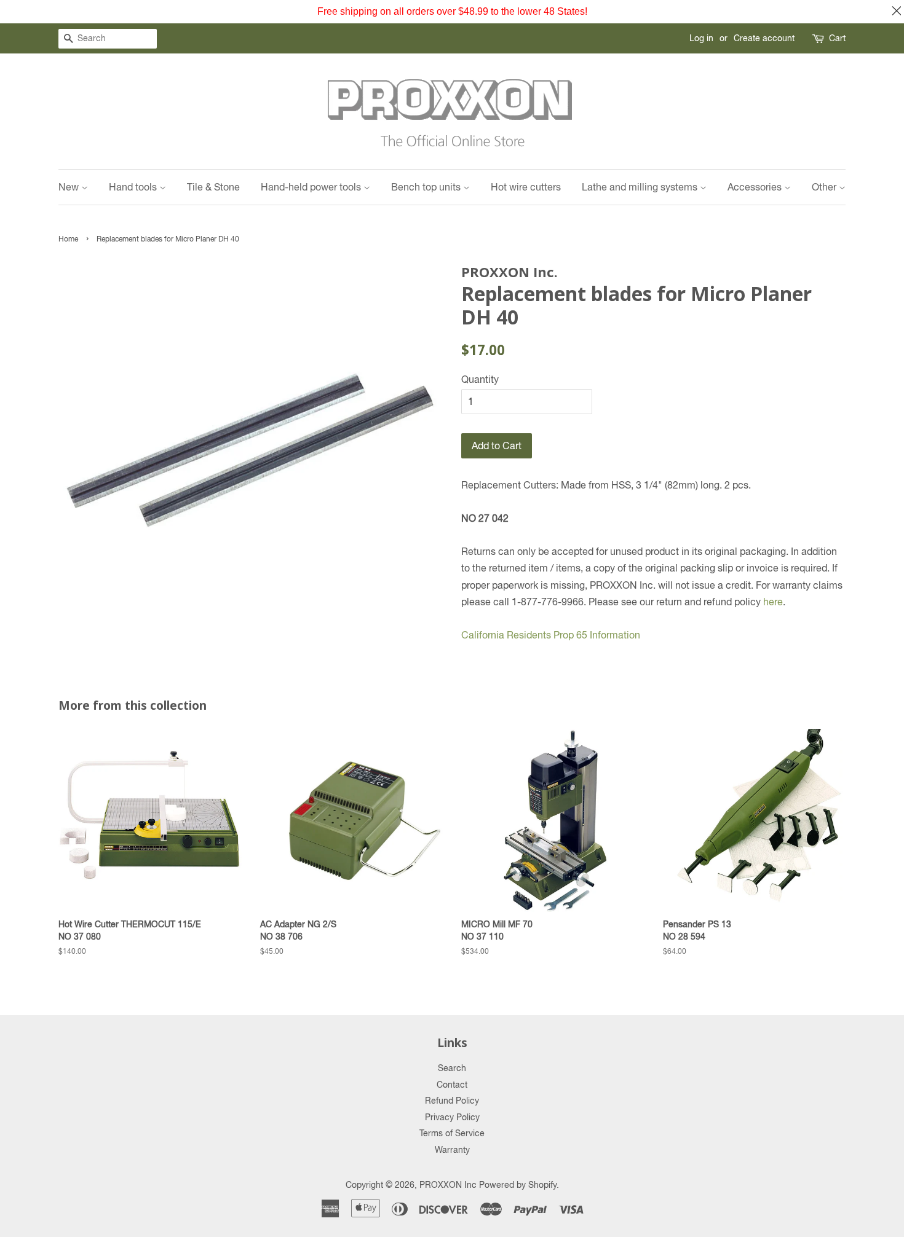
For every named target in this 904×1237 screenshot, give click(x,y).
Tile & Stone (213, 186)
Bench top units (427, 186)
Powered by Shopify (518, 1185)
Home (68, 239)
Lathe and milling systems (641, 186)
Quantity (480, 379)
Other (825, 186)
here (773, 601)
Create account (764, 38)
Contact (452, 1085)
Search (452, 1068)
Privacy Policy (452, 1117)
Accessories (756, 186)
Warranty (452, 1150)
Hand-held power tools (312, 186)
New (69, 186)
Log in (701, 38)
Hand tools (134, 186)
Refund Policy (452, 1100)
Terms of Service (452, 1133)
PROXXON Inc (448, 1185)
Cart (837, 38)
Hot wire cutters (526, 186)
